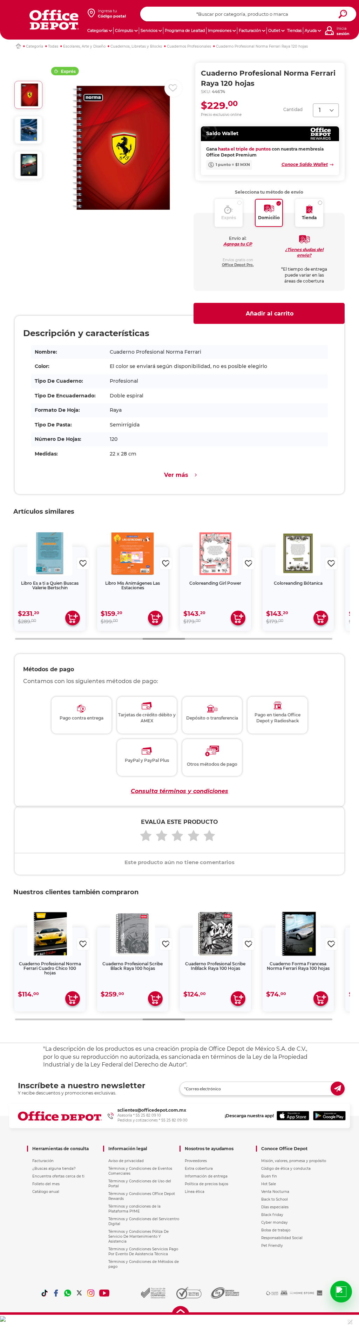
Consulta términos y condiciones (179, 791)
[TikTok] (44, 1293)
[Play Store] (329, 1116)
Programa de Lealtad (185, 30)
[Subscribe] (338, 1089)
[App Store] (293, 1116)
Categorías (97, 30)
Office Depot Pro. (238, 265)
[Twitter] (79, 1293)
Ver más (176, 475)
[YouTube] (105, 1293)
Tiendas (294, 30)
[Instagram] (91, 1293)
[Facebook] (56, 1293)
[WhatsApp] (67, 1293)
